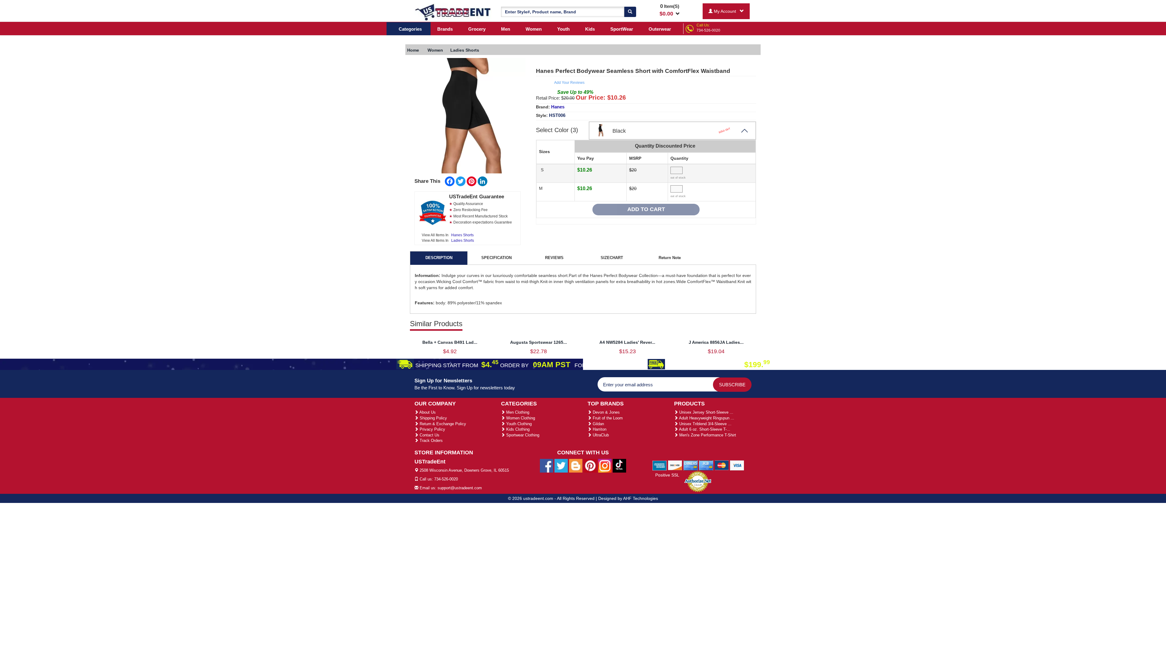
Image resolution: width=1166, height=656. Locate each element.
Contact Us (428, 435)
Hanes (557, 106)
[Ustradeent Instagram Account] (605, 465)
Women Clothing (520, 418)
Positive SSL (667, 475)
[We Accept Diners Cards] (691, 465)
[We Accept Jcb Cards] (706, 465)
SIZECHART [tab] (612, 257)
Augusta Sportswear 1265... (538, 342)
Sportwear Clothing (522, 435)
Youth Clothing (518, 424)
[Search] (630, 12)
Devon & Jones (606, 412)
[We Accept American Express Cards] (660, 465)
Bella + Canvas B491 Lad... (449, 342)
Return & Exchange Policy (442, 424)
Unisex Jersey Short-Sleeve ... (705, 412)
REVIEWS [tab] (554, 257)
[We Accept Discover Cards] (675, 465)
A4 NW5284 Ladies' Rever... (627, 342)
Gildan (598, 424)
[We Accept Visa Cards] (737, 465)
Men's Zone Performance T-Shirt (707, 435)
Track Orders (430, 440)
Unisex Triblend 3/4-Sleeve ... (704, 424)
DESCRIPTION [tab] (438, 257)
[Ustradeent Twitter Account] (561, 465)
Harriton (599, 429)
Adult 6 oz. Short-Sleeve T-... (704, 429)
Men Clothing (517, 412)
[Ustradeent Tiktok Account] (619, 465)
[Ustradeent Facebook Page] (546, 465)
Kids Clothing (517, 429)
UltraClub (600, 435)
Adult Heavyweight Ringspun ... (706, 418)
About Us (427, 412)
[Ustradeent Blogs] (575, 465)
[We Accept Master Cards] (721, 465)
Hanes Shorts (462, 235)
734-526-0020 (708, 30)
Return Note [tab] (670, 257)
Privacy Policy (431, 429)
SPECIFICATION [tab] (496, 257)
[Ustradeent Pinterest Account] (590, 465)
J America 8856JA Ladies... (716, 342)
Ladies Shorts (462, 240)
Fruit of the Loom (607, 418)
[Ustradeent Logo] (453, 12)
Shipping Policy (432, 418)
